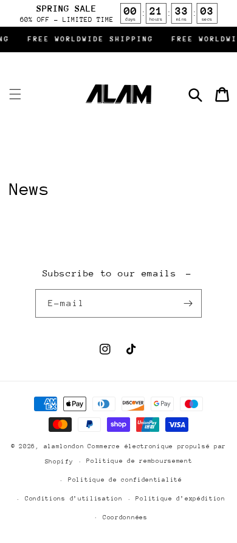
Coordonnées (125, 517)
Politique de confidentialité (125, 479)
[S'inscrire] (187, 303)
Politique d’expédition (180, 498)
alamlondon (64, 446)
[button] (15, 94)
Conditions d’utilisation (74, 498)
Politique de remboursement (139, 461)
